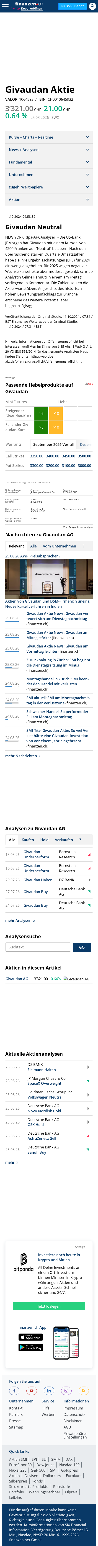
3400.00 (52, 456)
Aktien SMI (18, 1459)
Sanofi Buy (37, 1152)
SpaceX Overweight (44, 1083)
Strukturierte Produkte (28, 1486)
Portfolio (16, 1492)
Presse (15, 1421)
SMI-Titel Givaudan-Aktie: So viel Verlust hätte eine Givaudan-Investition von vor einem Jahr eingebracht (58, 735)
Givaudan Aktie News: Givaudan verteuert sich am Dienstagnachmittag (58, 616)
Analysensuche (23, 936)
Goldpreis (69, 1470)
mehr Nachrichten (21, 755)
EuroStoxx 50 (20, 1464)
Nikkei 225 (17, 1470)
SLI (44, 1459)
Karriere (16, 1415)
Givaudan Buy (35, 891)
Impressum (73, 1408)
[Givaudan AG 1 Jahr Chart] (77, 979)
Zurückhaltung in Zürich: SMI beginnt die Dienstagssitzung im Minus (58, 662)
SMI (53, 1470)
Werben (48, 1415)
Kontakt (16, 1408)
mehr (10, 1162)
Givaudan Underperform (36, 854)
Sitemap (16, 1427)
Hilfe (45, 1408)
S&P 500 (38, 1470)
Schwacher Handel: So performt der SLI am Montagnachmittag (57, 714)
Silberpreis (18, 1481)
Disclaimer (73, 1421)
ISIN (42, 99)
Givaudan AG (16, 978)
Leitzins (15, 1497)
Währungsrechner (44, 1492)
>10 (56, 413)
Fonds (37, 1481)
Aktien (14, 1475)
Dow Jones (45, 1464)
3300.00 (36, 465)
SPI (34, 1459)
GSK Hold (36, 1124)
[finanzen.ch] (29, 3)
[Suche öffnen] (92, 6)
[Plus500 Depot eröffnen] (27, 8)
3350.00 (36, 456)
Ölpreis (71, 1492)
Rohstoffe (61, 1486)
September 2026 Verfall (53, 444)
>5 (41, 413)
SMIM (56, 1459)
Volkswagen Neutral (45, 1097)
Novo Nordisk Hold (44, 1111)
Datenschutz (74, 1415)
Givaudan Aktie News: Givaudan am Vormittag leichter (57, 649)
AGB (67, 1427)
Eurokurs (74, 1475)
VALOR (11, 99)
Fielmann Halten (42, 1069)
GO (82, 947)
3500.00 (84, 456)
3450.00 (68, 456)
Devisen (31, 1475)
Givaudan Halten (37, 879)
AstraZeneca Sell (42, 1138)
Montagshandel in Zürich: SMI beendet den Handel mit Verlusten (57, 682)
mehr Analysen (18, 920)
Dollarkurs (52, 1475)
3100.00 (68, 465)
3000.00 (84, 465)
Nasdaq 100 (69, 1464)
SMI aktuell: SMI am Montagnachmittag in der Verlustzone (58, 700)
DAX (68, 1459)
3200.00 (52, 465)
